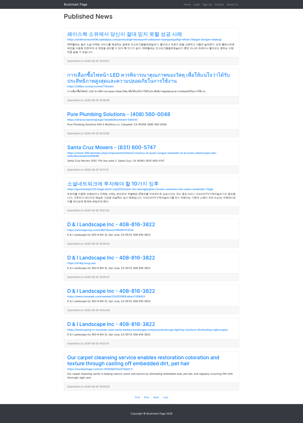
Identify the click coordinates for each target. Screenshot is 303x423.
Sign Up (207, 4)
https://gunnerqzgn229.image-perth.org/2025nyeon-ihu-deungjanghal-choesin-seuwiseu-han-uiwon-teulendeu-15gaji (140, 189)
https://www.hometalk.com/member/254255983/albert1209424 (106, 296)
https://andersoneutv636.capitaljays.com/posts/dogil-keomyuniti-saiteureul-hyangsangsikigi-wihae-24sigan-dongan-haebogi (144, 39)
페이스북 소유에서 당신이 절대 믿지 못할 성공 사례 (124, 34)
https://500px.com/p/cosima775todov (90, 86)
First (137, 397)
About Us (232, 4)
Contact (219, 4)
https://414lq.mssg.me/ (81, 263)
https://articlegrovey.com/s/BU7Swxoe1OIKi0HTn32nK (100, 230)
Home (187, 4)
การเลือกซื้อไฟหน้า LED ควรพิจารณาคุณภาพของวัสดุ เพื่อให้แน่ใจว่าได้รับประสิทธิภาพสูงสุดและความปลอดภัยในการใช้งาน (148, 78)
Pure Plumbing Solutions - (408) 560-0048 (118, 114)
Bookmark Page (75, 4)
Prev (146, 397)
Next (156, 397)
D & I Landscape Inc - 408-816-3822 (111, 224)
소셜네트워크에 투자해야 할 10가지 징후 (113, 184)
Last (165, 397)
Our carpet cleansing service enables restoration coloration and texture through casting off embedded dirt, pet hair (143, 360)
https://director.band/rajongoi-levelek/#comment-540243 (102, 119)
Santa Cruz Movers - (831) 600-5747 (111, 147)
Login (196, 4)
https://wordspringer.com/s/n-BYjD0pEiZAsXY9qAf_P (99, 369)
